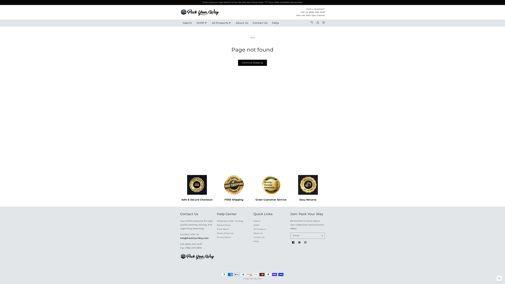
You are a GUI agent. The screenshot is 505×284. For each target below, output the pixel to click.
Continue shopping (252, 62)
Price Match (223, 229)
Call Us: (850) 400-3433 (313, 12)
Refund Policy (224, 225)
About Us (242, 22)
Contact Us (260, 22)
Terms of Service (225, 233)
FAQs (275, 22)
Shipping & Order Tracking (230, 221)
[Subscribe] (322, 236)
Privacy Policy (224, 237)
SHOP (200, 22)
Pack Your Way (256, 279)
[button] (312, 22)
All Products (220, 22)
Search (187, 22)
